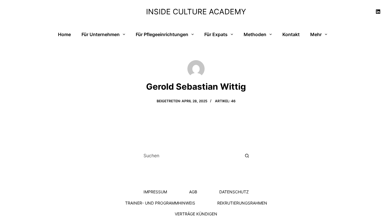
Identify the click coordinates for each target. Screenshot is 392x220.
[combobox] (190, 155)
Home (64, 34)
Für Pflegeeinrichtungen (162, 34)
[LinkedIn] (378, 11)
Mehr (316, 34)
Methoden (255, 34)
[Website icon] (196, 113)
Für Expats (216, 34)
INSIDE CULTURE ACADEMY (196, 11)
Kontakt (291, 34)
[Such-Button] (247, 156)
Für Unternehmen (100, 34)
